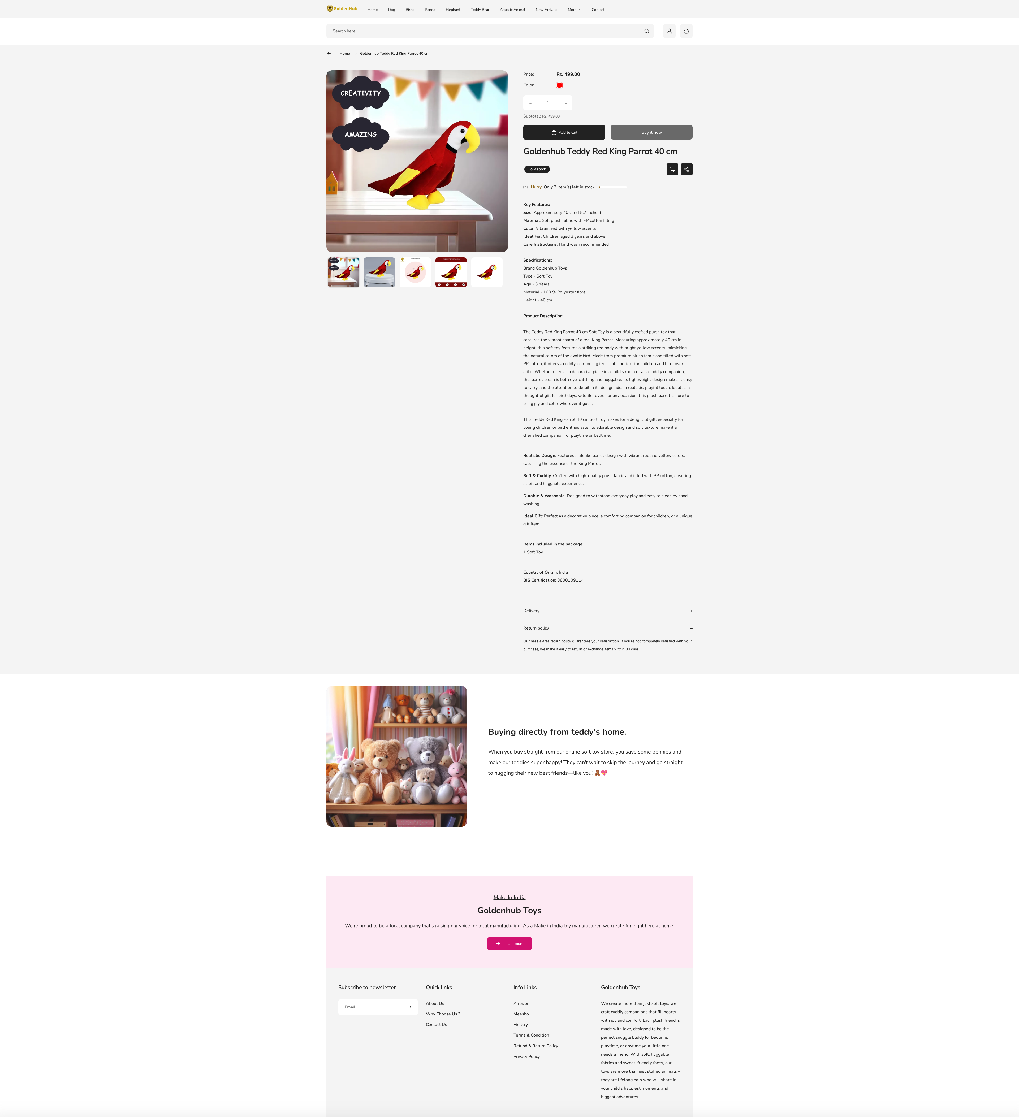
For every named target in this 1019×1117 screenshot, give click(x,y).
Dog (391, 9)
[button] (343, 273)
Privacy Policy (526, 1056)
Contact (598, 9)
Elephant (453, 9)
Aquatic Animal (512, 9)
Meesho (521, 1014)
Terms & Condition (531, 1035)
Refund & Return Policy (535, 1046)
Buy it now (651, 132)
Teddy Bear (480, 9)
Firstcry (520, 1025)
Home (373, 9)
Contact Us (436, 1025)
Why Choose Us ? (443, 1014)
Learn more (513, 943)
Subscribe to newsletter (367, 987)
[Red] (559, 85)
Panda (430, 9)
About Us (435, 1003)
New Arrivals (546, 9)
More (572, 9)
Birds (410, 9)
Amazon (521, 1003)
